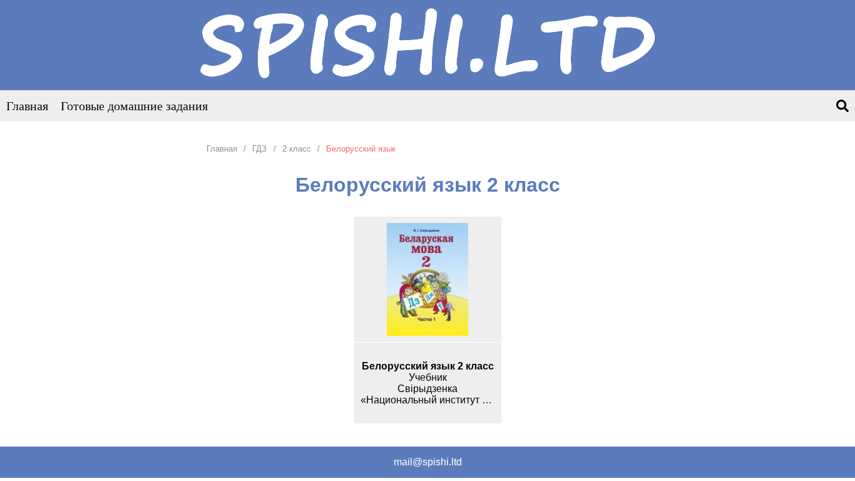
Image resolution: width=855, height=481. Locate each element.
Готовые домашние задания (134, 106)
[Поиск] (842, 106)
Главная (27, 106)
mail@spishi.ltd (428, 462)
